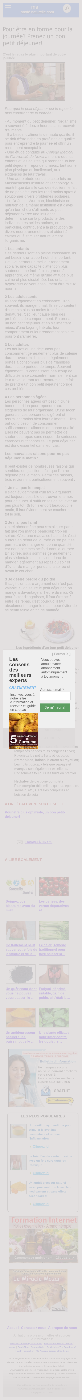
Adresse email (52, 689)
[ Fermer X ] (61, 654)
